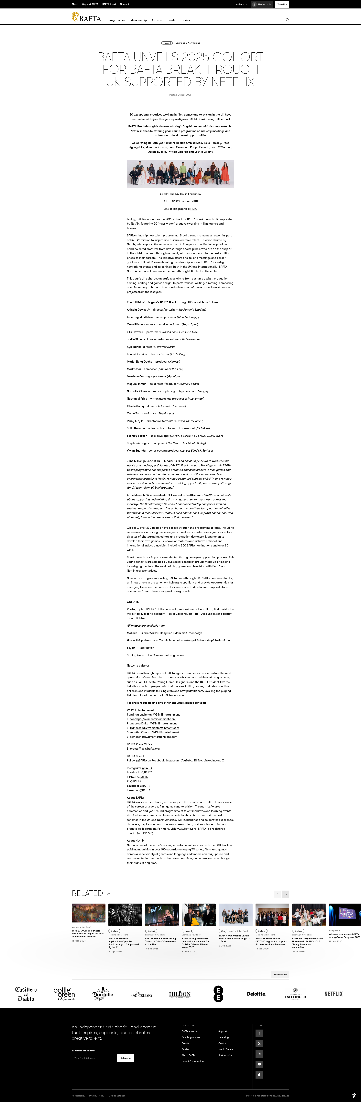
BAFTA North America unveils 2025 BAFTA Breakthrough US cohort (235, 910)
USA (223, 931)
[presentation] (277, 894)
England (167, 43)
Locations (239, 4)
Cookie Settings (117, 1095)
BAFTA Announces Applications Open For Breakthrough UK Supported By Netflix (123, 912)
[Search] (287, 20)
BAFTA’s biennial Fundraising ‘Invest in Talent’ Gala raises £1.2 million (160, 912)
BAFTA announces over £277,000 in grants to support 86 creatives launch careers (270, 912)
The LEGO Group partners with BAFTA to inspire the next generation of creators (86, 912)
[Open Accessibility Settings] (354, 1095)
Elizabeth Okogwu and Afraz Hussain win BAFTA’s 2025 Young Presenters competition (309, 912)
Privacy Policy (96, 1095)
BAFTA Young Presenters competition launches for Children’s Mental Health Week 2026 (198, 912)
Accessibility (78, 1095)
